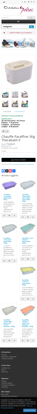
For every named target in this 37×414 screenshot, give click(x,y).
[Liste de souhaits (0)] (28, 2)
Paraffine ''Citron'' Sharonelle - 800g (26, 282)
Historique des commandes (9, 396)
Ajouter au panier (18, 160)
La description (7, 111)
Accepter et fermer (29, 410)
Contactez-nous (5, 368)
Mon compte (5, 394)
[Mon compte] (25, 2)
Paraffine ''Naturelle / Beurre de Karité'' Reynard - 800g (9, 323)
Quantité (3, 151)
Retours (3, 370)
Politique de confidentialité (8, 357)
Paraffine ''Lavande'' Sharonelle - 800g (8, 197)
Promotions (4, 387)
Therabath (10, 144)
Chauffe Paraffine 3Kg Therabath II (20, 33)
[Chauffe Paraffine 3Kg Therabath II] (18, 72)
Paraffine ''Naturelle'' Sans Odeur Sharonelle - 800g (26, 198)
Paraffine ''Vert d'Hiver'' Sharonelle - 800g (27, 240)
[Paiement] (34, 2)
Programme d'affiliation (8, 385)
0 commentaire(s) (16, 164)
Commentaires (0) (19, 111)
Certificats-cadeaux (6, 383)
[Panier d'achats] (31, 2)
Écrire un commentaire (28, 164)
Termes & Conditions (7, 359)
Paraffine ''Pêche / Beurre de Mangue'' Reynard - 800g (27, 323)
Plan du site (4, 372)
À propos (4, 355)
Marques (3, 381)
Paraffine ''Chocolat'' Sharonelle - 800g (8, 240)
